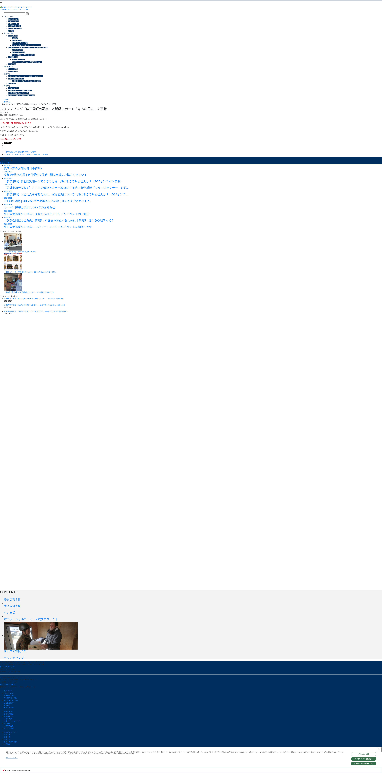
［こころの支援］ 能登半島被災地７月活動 (20, 251)
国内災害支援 (13, 36)
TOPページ (8, 691)
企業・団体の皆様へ (11, 742)
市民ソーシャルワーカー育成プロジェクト (27, 62)
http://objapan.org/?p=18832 (10, 139)
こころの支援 (9, 714)
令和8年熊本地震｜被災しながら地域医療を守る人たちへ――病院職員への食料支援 (34, 298)
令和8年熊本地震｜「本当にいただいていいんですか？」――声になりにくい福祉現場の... (36, 311)
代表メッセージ (13, 21)
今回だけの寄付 (13, 88)
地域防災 (15, 38)
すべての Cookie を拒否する (364, 759)
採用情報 (11, 31)
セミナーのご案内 (18, 52)
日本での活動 (13, 69)
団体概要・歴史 (13, 24)
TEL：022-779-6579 (7, 667)
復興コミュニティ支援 (20, 43)
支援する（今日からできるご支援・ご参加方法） (25, 76)
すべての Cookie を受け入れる (363, 763)
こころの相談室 (17, 50)
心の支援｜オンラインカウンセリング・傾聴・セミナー (28, 47)
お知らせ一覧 (5, 163)
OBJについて (8, 16)
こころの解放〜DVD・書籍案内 (23, 55)
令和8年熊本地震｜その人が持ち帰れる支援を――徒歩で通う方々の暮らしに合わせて (34, 305)
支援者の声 (12, 83)
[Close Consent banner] (379, 749)
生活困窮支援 (13, 57)
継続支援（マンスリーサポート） (20, 90)
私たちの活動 (9, 33)
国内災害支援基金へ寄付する (18, 93)
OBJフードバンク (18, 59)
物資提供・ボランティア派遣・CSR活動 (26, 81)
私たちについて (13, 19)
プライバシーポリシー (12, 758)
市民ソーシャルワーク (12, 721)
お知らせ (7, 705)
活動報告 (7, 723)
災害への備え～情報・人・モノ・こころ (26, 45)
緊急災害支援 (16, 40)
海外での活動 (13, 71)
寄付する (7, 86)
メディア (7, 734)
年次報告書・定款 (14, 26)
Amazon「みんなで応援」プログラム (21, 95)
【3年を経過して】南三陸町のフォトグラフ (15, 123)
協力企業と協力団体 (15, 28)
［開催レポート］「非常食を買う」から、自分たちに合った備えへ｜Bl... (30, 272)
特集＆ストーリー (10, 732)
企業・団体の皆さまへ (16, 78)
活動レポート (9, 67)
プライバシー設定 (363, 754)
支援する (7, 74)
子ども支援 (12, 64)
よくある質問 (9, 703)
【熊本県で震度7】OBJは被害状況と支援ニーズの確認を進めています (29, 292)
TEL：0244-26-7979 (7, 684)
